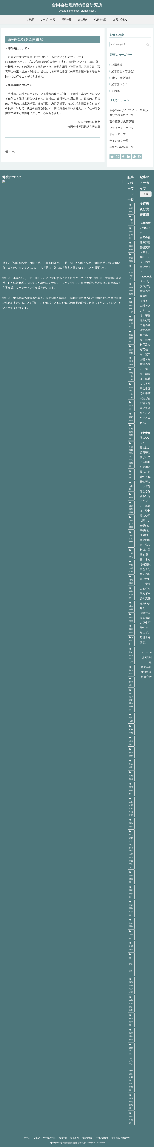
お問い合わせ (101, 1137)
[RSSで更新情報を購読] (139, 156)
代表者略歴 (87, 1137)
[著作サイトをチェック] (112, 156)
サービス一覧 (49, 1137)
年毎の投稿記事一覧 (121, 147)
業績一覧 (63, 1137)
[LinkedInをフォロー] (128, 156)
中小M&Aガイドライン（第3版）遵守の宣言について (129, 113)
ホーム (27, 1137)
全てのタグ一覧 (118, 140)
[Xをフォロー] (117, 156)
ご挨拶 (36, 1137)
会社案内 (74, 1137)
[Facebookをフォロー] (123, 156)
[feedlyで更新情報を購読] (134, 156)
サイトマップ (117, 134)
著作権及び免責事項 (121, 121)
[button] (147, 45)
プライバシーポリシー (123, 127)
